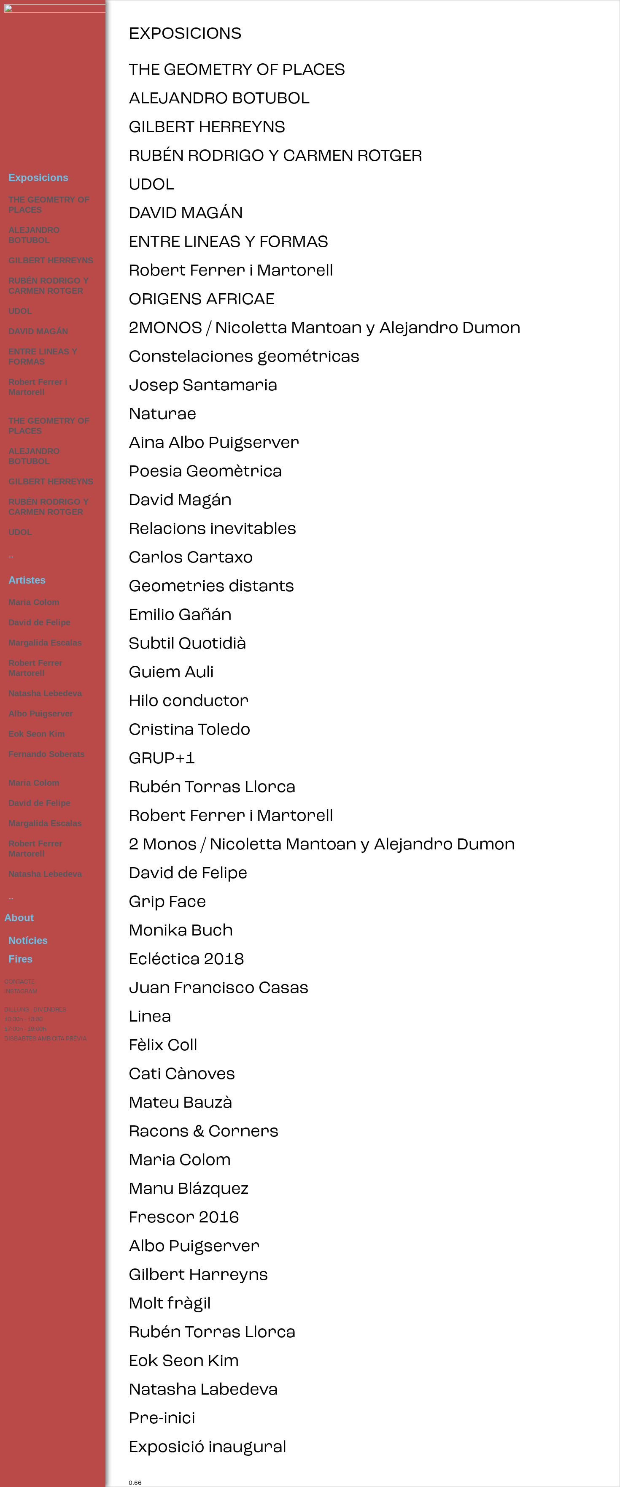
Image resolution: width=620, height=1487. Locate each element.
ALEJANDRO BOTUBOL (219, 99)
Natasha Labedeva (203, 1390)
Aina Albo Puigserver (214, 443)
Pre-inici (162, 1419)
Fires (20, 959)
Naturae (163, 414)
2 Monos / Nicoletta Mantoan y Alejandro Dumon (322, 845)
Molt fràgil (170, 1304)
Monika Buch (181, 931)
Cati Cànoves (182, 1074)
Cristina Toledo (190, 730)
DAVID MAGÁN (38, 331)
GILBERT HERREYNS (50, 260)
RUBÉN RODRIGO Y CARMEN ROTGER (275, 156)
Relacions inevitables (213, 529)
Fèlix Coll (163, 1046)
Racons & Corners (204, 1132)
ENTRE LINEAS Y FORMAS (229, 242)
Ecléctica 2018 (186, 960)
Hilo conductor (189, 701)
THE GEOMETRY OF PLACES (237, 70)
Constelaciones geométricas (244, 357)
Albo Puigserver (40, 713)
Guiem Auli (171, 673)
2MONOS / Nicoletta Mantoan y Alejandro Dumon (324, 328)
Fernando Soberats (46, 754)
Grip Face (167, 902)
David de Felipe (39, 622)
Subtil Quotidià (187, 644)
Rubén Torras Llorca (212, 787)
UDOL (20, 311)
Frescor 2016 (184, 1218)
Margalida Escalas (45, 642)
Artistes (27, 580)
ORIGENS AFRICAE (202, 300)
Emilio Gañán (180, 615)
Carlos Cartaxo (191, 558)
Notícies (28, 940)
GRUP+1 (162, 759)
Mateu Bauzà (180, 1103)
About (19, 917)
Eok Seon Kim (36, 733)
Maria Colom (33, 602)
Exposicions (38, 177)
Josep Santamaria (203, 386)
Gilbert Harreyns (198, 1275)
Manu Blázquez (189, 1189)
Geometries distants (211, 587)
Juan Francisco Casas (219, 988)
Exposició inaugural (207, 1447)
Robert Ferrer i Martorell (231, 271)
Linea (150, 1017)
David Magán (180, 500)
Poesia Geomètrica (205, 472)
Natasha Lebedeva (45, 693)
